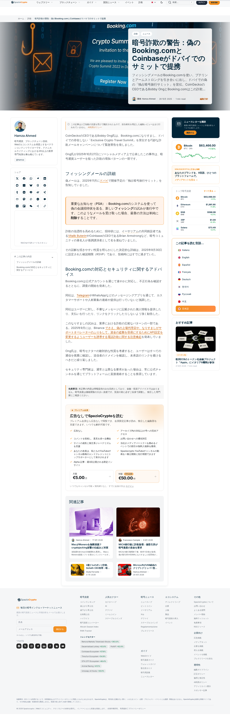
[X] (25, 646)
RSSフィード (199, 627)
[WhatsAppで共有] (31, 178)
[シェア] (38, 206)
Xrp (142, 614)
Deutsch (186, 279)
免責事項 (197, 623)
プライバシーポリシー (137, 709)
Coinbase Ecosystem (94, 651)
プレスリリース (147, 631)
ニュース (146, 34)
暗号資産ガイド (147, 660)
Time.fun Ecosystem (94, 656)
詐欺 (140, 2)
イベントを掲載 (200, 654)
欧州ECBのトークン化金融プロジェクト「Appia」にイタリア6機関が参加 (196, 361)
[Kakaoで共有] (45, 199)
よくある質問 (199, 610)
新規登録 (214, 2)
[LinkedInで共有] (45, 178)
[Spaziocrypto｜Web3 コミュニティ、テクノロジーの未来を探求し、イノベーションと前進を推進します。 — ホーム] (41, 600)
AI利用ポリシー (95, 127)
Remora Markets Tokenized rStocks (100, 642)
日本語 (185, 308)
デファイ (109, 610)
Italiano (185, 250)
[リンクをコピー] (45, 206)
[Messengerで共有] (38, 199)
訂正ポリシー (199, 674)
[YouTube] (62, 646)
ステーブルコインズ (113, 618)
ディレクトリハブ (172, 602)
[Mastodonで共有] (24, 199)
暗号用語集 (145, 672)
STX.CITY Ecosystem (94, 661)
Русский (186, 294)
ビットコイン (146, 606)
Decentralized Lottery (94, 646)
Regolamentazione (149, 627)
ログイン (202, 2)
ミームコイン (110, 614)
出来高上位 (84, 614)
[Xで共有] (17, 178)
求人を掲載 (198, 650)
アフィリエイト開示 (202, 686)
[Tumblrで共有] (17, 192)
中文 (184, 301)
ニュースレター (147, 676)
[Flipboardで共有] (24, 206)
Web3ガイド (146, 656)
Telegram (83, 295)
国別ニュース (109, 2)
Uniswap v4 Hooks (93, 671)
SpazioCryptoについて (204, 602)
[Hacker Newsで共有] (24, 185)
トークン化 (181, 355)
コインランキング (87, 602)
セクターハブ (110, 602)
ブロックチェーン (68, 2)
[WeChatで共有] (31, 206)
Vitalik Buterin (77, 235)
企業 (167, 606)
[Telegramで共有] (38, 178)
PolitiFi (117, 646)
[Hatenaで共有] (17, 206)
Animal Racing (91, 666)
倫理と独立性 (199, 678)
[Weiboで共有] (38, 192)
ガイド (90, 2)
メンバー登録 (199, 614)
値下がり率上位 (86, 610)
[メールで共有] (17, 199)
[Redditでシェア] (17, 185)
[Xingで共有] (45, 192)
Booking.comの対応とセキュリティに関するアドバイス (34, 268)
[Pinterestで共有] (45, 185)
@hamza (20, 160)
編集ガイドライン (201, 670)
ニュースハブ (146, 602)
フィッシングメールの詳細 (29, 262)
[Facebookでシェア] (24, 178)
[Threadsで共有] (38, 185)
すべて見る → (210, 191)
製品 (167, 614)
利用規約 (123, 709)
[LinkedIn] (43, 646)
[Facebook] (18, 646)
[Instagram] (31, 646)
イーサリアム (146, 610)
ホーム (21, 18)
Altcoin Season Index (89, 627)
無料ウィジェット (201, 618)
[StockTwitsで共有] (31, 199)
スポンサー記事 (200, 690)
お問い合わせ (199, 606)
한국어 (185, 286)
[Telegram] (37, 646)
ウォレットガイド (148, 664)
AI (106, 606)
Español (186, 264)
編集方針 (204, 99)
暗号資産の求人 (171, 618)
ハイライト (84, 618)
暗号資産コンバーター (89, 623)
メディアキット (200, 642)
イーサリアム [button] (130, 231)
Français (186, 272)
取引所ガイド (146, 668)
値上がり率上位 (86, 606)
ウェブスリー (43, 2)
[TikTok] (50, 646)
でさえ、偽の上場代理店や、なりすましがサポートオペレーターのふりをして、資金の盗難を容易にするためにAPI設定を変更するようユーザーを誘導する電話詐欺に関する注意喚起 (114, 332)
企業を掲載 (198, 646)
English (185, 257)
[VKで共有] (24, 192)
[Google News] (56, 646)
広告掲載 (197, 638)
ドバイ (104, 180)
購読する (190, 132)
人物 (167, 610)
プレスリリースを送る (203, 658)
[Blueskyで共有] (31, 185)
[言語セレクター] (153, 2)
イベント (129, 2)
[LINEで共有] (31, 192)
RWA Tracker (86, 631)
